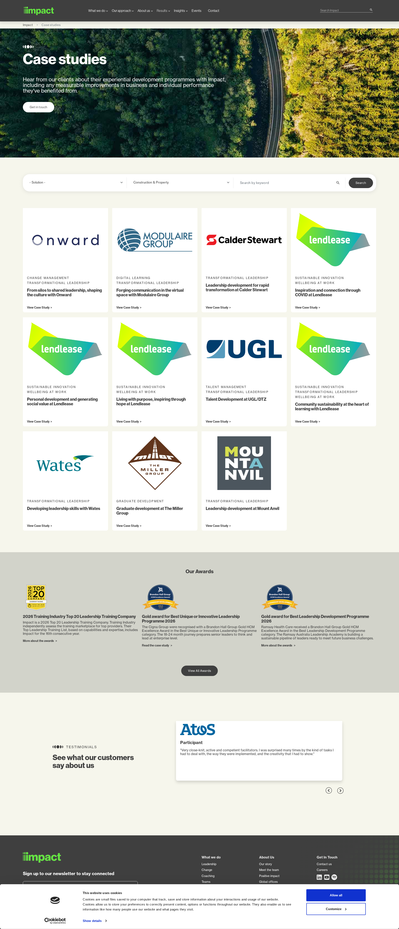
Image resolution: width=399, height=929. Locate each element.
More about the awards (38, 641)
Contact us (324, 864)
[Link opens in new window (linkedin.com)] (320, 877)
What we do (96, 11)
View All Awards (199, 670)
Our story (265, 864)
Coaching (208, 876)
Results (162, 11)
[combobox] (344, 10)
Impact (28, 25)
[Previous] (329, 790)
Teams (206, 881)
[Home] (52, 11)
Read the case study (156, 645)
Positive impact (269, 876)
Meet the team (269, 870)
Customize (333, 908)
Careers (322, 870)
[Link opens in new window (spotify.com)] (334, 877)
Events (196, 11)
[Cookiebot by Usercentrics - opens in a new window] (55, 921)
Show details (92, 921)
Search (361, 183)
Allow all (336, 895)
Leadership (209, 864)
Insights (179, 11)
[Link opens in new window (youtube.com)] (327, 877)
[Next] (340, 790)
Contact (213, 11)
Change (207, 870)
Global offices (268, 881)
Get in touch (38, 107)
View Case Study (38, 307)
